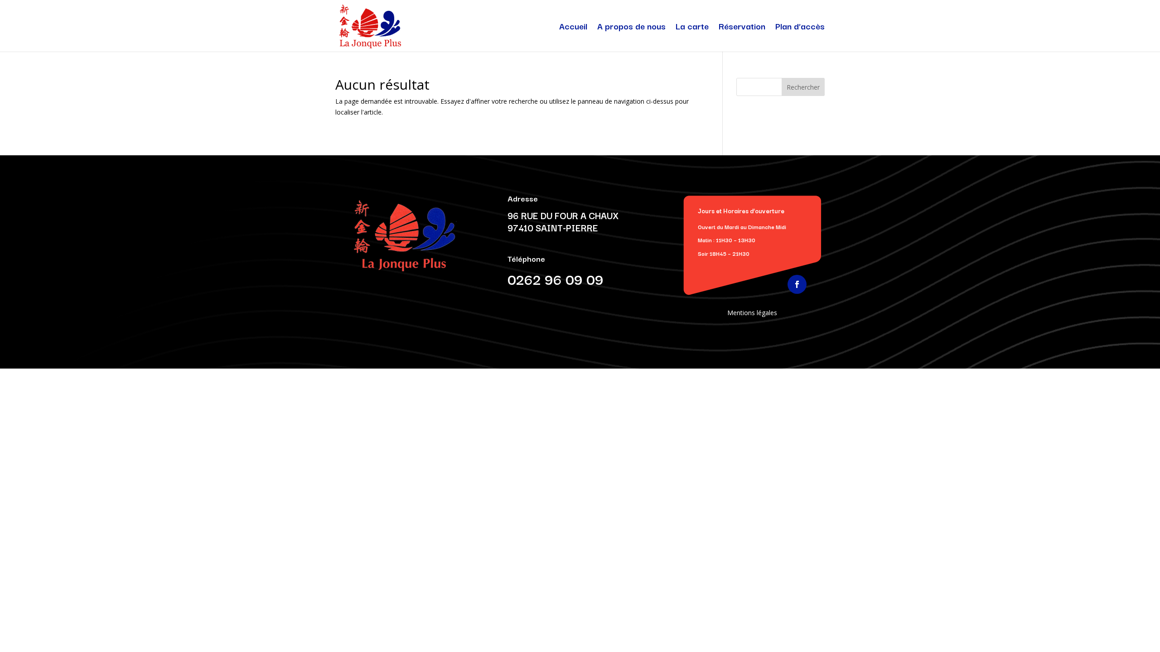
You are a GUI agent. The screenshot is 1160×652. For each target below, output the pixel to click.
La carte (692, 28)
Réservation (742, 28)
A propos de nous (631, 28)
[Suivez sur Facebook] (797, 284)
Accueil (573, 28)
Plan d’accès (800, 28)
